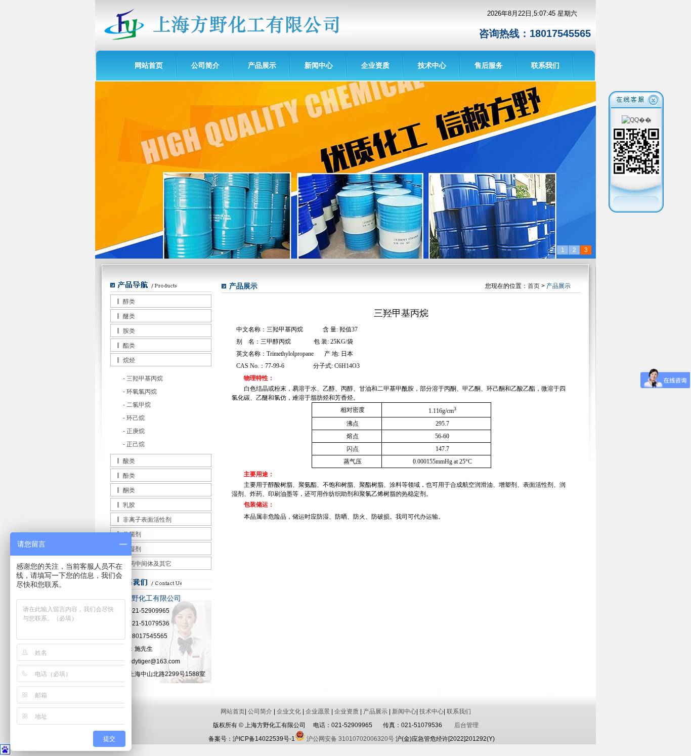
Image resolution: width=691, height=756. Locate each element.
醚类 (129, 316)
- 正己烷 (134, 444)
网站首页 (149, 65)
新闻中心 (319, 65)
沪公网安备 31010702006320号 (349, 738)
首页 (534, 285)
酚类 (129, 475)
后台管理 (466, 725)
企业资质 (375, 65)
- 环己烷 (134, 418)
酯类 (129, 345)
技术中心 (432, 65)
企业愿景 (318, 711)
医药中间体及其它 (147, 563)
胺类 (129, 330)
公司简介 (205, 65)
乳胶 (129, 505)
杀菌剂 (132, 534)
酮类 (129, 490)
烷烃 (129, 360)
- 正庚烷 (134, 431)
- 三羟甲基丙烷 (143, 378)
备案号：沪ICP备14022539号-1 (251, 738)
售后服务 (488, 65)
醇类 (129, 301)
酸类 (129, 461)
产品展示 (262, 65)
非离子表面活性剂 (147, 519)
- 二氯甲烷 (137, 404)
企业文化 (289, 711)
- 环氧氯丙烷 (140, 391)
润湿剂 (132, 549)
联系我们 (545, 65)
